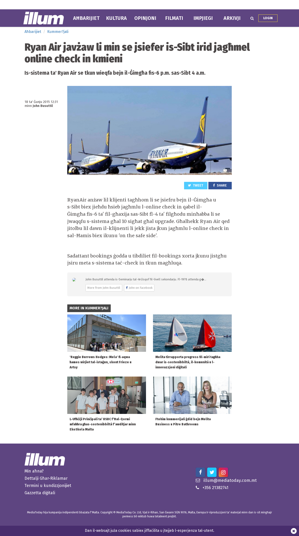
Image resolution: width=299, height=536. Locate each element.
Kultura (116, 18)
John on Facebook (141, 287)
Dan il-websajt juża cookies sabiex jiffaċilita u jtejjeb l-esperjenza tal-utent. (149, 530)
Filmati (174, 18)
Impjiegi (203, 18)
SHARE (221, 185)
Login (268, 18)
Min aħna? (34, 471)
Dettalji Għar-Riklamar (46, 478)
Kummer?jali (57, 31)
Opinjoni (145, 18)
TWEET (197, 185)
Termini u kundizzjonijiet (48, 485)
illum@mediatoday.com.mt (230, 480)
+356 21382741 (215, 487)
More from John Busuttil (103, 287)
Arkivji (232, 18)
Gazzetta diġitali (40, 492)
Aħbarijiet (86, 18)
